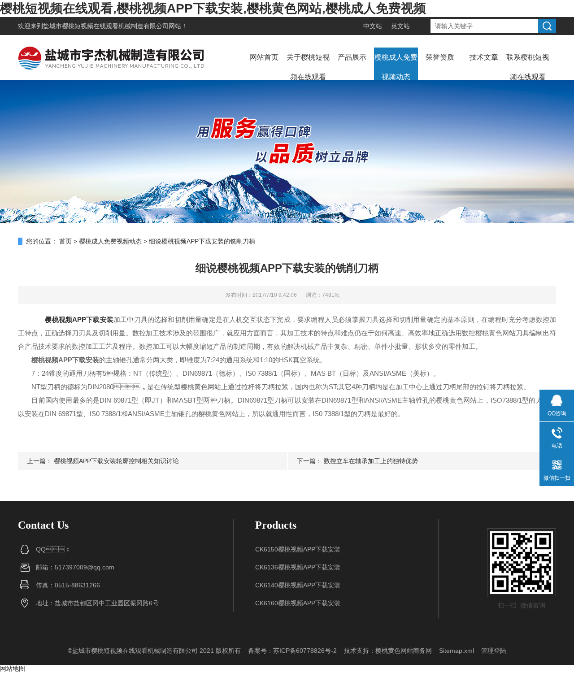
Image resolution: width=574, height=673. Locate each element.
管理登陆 (493, 650)
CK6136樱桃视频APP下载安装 (297, 567)
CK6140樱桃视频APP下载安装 (297, 585)
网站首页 (264, 57)
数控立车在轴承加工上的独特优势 (371, 461)
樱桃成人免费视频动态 (395, 67)
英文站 (400, 26)
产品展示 (352, 57)
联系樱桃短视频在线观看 (527, 67)
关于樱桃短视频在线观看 (308, 67)
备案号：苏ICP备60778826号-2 (292, 650)
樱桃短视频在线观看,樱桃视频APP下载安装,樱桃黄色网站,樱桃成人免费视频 (213, 8)
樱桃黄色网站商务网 (403, 650)
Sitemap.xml (456, 650)
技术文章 (484, 57)
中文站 (372, 26)
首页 (65, 241)
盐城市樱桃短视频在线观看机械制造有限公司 (106, 26)
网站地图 (12, 668)
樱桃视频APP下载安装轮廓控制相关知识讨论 (116, 461)
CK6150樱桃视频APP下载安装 (297, 549)
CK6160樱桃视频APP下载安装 (297, 603)
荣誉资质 (440, 57)
